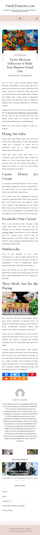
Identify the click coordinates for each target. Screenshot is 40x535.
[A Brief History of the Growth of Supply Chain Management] (6, 452)
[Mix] (15, 378)
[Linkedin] (23, 374)
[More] (23, 378)
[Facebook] (6, 374)
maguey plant (8, 232)
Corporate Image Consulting (13, 506)
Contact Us (6, 501)
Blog (4, 496)
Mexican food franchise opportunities (22, 113)
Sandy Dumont (27, 75)
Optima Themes (26, 531)
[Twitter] (15, 374)
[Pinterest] (32, 374)
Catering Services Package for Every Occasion (20, 478)
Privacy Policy (7, 510)
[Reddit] (6, 378)
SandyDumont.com (20, 5)
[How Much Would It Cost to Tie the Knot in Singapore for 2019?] (33, 452)
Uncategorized (20, 55)
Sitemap (28, 529)
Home (4, 492)
